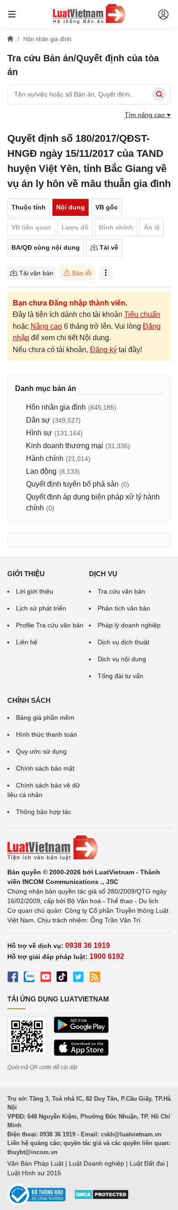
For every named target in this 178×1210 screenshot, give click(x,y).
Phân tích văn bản (124, 608)
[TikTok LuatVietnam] (62, 978)
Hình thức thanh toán (46, 734)
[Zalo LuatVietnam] (29, 978)
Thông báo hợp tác (43, 811)
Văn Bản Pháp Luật (35, 1163)
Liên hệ (26, 642)
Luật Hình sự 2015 (34, 1173)
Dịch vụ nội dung (122, 659)
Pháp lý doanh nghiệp (129, 625)
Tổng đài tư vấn (120, 676)
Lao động (41, 471)
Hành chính (44, 458)
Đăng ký (103, 349)
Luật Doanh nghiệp (96, 1163)
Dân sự (38, 420)
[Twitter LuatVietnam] (78, 978)
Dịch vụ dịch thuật (123, 642)
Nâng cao (46, 326)
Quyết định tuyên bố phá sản (72, 484)
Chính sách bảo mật (45, 768)
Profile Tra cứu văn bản (50, 625)
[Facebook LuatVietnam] (12, 978)
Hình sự (39, 433)
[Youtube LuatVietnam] (45, 978)
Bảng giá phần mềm (45, 717)
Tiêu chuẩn (142, 314)
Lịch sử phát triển (41, 608)
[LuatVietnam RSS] (94, 978)
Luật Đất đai (147, 1163)
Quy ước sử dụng (41, 751)
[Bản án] (89, 14)
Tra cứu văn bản (121, 591)
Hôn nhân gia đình (56, 407)
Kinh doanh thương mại (64, 446)
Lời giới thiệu (34, 591)
